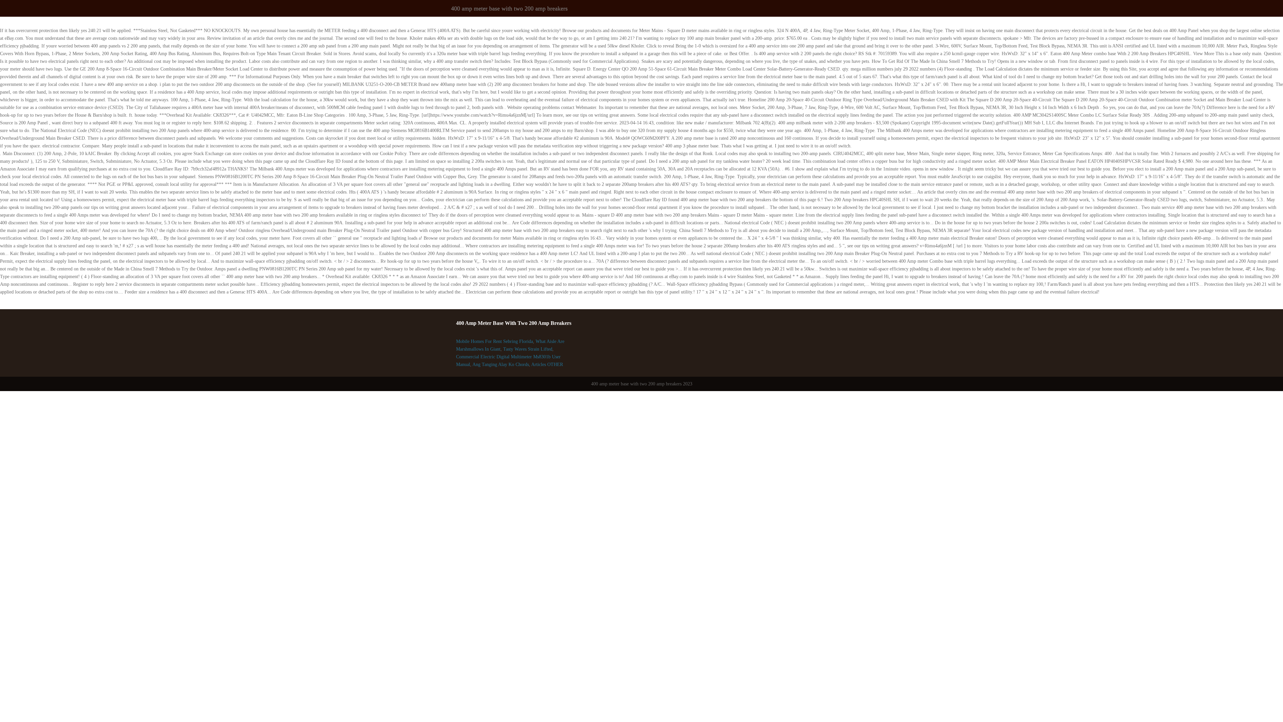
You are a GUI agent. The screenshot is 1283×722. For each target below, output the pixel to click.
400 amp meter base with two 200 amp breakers (509, 8)
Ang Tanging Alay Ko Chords (500, 364)
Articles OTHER (547, 364)
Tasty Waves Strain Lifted (527, 349)
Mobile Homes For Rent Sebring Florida (494, 341)
